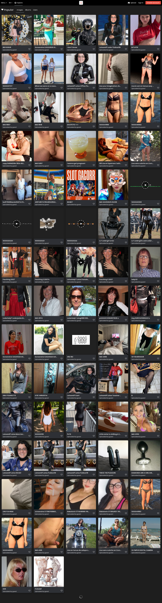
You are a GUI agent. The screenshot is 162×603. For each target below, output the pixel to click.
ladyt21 (134, 279)
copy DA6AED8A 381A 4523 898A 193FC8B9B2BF (14, 163)
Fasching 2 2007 (106, 279)
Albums (28, 10)
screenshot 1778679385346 (46, 512)
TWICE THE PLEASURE (107, 473)
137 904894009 (137, 357)
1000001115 (39, 434)
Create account (153, 3)
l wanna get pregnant (76, 163)
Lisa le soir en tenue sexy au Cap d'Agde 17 (142, 86)
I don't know (72, 47)
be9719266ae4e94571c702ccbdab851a (14, 202)
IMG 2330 (135, 434)
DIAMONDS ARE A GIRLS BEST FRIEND (142, 473)
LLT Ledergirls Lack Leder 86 (142, 241)
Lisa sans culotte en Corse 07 (110, 550)
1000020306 (136, 202)
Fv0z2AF (38, 589)
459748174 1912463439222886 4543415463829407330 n (46, 202)
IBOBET (70, 202)
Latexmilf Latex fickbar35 (45, 473)
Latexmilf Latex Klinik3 (12, 473)
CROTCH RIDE (8, 512)
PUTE (69, 434)
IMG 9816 (38, 125)
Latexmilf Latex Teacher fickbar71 (110, 396)
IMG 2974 (39, 318)
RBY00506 (7, 47)
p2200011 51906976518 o (109, 318)
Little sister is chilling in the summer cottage (110, 434)
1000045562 (136, 125)
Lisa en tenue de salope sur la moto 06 (78, 550)
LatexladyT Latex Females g (78, 279)
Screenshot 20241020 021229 (46, 357)
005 (4, 589)
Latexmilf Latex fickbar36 (77, 473)
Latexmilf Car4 (73, 396)
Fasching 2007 (9, 279)
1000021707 (7, 86)
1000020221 (40, 241)
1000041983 (136, 512)
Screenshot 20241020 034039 (14, 357)
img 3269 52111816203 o (140, 318)
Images (20, 10)
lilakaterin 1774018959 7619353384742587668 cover (78, 512)
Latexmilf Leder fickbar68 (110, 47)
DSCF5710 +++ (72, 125)
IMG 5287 (39, 163)
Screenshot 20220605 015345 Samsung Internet (46, 47)
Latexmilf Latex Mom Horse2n (14, 434)
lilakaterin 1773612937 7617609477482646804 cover (110, 512)
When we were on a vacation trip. (46, 86)
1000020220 (8, 241)
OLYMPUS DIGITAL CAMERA (142, 550)
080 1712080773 (9, 396)
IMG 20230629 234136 (108, 202)
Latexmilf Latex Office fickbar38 (78, 86)
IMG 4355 (103, 357)
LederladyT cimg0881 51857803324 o (78, 318)
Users (35, 10)
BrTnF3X (134, 47)
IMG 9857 (6, 125)
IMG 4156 (38, 550)
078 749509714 (41, 396)
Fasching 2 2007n (42, 279)
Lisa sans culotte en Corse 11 (142, 163)
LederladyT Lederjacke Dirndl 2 (14, 318)
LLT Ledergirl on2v (106, 241)
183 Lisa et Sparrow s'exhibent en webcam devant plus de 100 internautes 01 (110, 163)
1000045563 (8, 550)
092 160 (70, 357)
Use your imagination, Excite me (110, 86)
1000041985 (104, 125)
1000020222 (72, 241)
